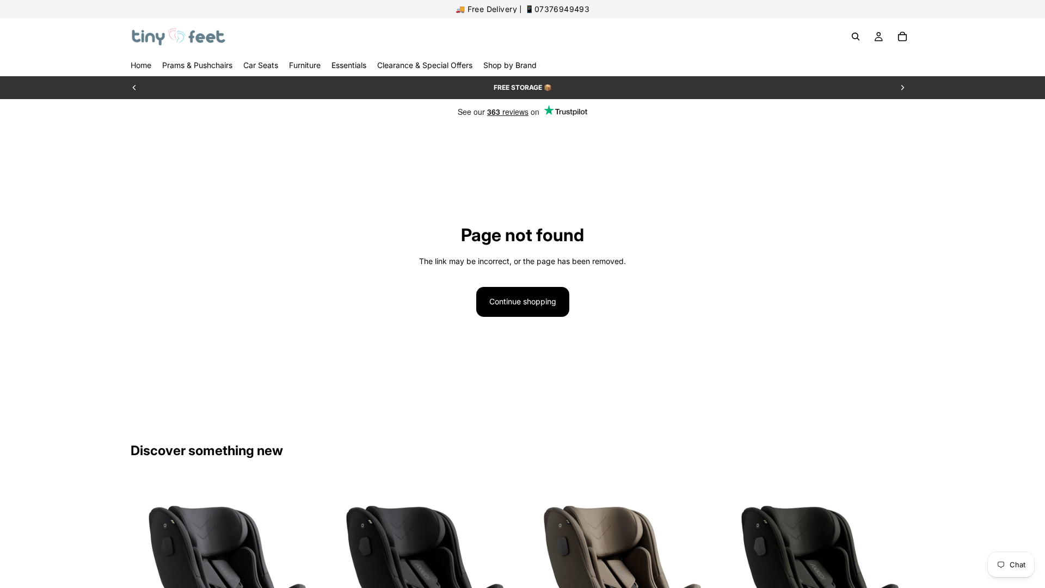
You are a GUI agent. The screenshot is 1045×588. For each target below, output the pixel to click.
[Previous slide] (134, 88)
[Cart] (902, 36)
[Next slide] (902, 88)
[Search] (856, 36)
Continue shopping (522, 301)
